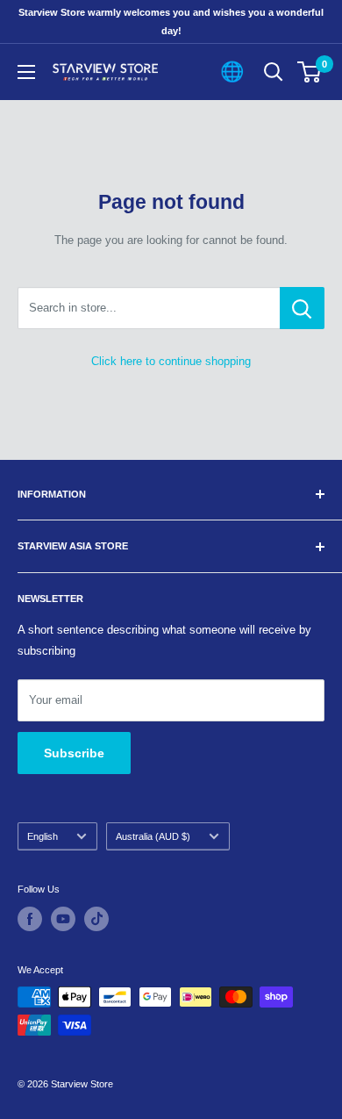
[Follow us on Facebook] (30, 919)
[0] (310, 71)
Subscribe (74, 753)
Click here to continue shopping (171, 361)
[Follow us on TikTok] (96, 919)
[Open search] (273, 72)
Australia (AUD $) (153, 836)
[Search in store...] (302, 308)
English (42, 836)
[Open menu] (26, 72)
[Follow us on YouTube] (63, 919)
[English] (232, 72)
